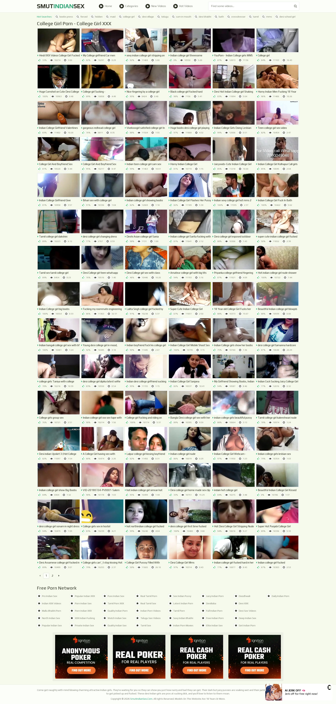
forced (84, 16)
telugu (165, 16)
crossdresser (238, 16)
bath (221, 16)
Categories (131, 6)
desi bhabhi (205, 16)
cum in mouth (183, 16)
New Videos (158, 6)
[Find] (295, 6)
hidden (99, 16)
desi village (148, 16)
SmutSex (61, 6)
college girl (129, 16)
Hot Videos (186, 6)
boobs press (66, 16)
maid (112, 16)
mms (269, 16)
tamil (256, 16)
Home (108, 6)
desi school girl (287, 16)
